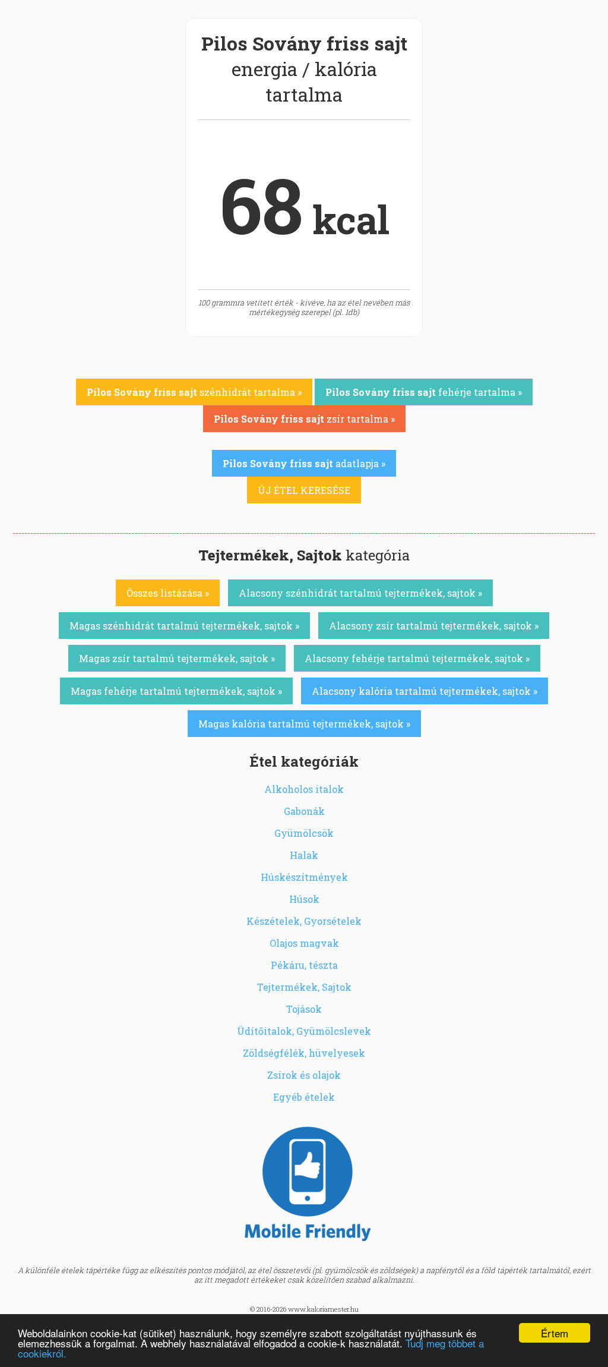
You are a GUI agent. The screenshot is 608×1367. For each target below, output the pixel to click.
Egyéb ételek (304, 1097)
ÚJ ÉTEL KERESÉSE (304, 490)
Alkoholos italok (304, 789)
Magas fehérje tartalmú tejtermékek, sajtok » (176, 691)
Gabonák (304, 811)
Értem (554, 1332)
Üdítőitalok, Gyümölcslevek (304, 1031)
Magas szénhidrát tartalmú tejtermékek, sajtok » (184, 625)
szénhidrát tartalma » (194, 392)
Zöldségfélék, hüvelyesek (304, 1053)
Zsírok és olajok (304, 1075)
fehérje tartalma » (423, 392)
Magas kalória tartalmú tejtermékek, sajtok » (304, 723)
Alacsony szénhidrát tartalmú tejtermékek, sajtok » (360, 593)
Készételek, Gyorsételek (304, 921)
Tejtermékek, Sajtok (304, 987)
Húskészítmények (304, 877)
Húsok (304, 899)
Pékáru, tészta (304, 965)
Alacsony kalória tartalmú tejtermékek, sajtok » (424, 691)
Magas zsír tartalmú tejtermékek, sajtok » (177, 658)
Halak (304, 855)
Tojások (304, 1009)
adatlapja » (304, 463)
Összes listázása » (167, 593)
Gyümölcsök (304, 833)
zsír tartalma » (304, 418)
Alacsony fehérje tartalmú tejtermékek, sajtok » (417, 658)
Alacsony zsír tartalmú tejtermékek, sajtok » (434, 625)
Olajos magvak (304, 943)
